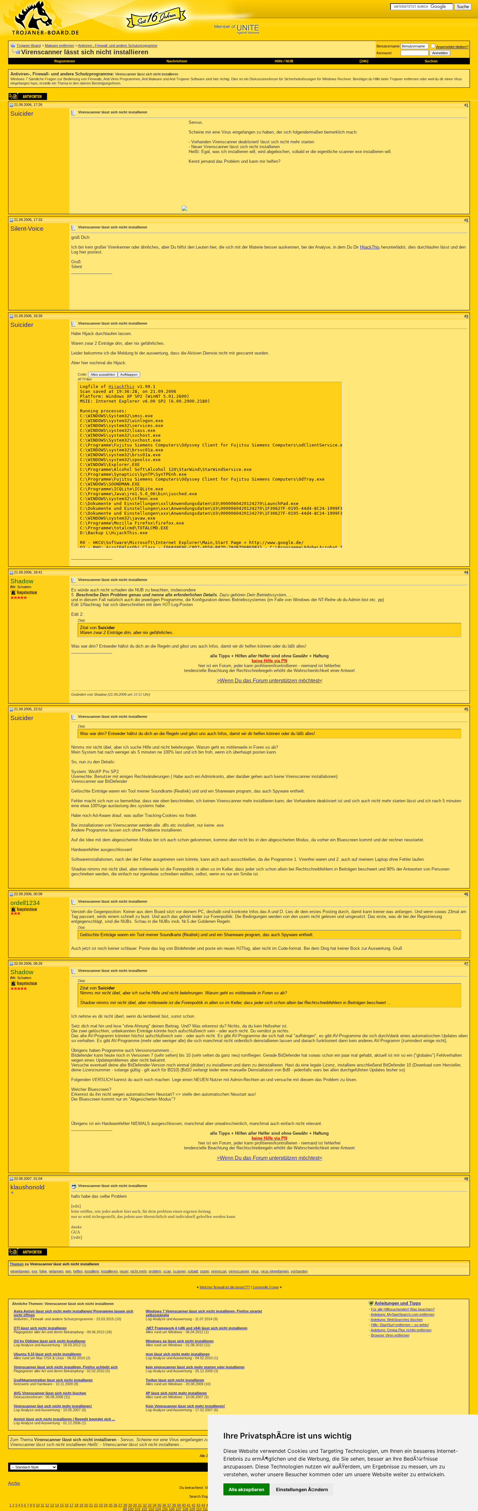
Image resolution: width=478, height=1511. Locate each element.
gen (68, 1271)
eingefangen (20, 1271)
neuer (124, 1271)
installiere (92, 1271)
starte (204, 1271)
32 (145, 1505)
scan (167, 1271)
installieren (109, 1271)
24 (106, 1505)
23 (101, 1505)
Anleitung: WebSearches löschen (397, 1320)
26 (115, 1505)
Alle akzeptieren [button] (246, 1489)
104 (158, 1509)
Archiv (14, 1483)
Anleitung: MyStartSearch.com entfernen (402, 1314)
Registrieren (64, 61)
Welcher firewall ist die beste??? (225, 1287)
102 (144, 1509)
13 (52, 1505)
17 (71, 1505)
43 (198, 1505)
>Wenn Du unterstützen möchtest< (269, 680)
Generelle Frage (266, 1287)
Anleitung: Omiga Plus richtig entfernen (401, 1330)
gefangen (56, 1271)
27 (120, 1505)
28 (125, 1505)
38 (174, 1505)
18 (76, 1505)
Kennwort (384, 53)
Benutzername (388, 46)
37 (169, 1505)
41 (189, 1505)
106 (172, 1509)
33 (150, 1505)
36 (164, 1505)
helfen (78, 1271)
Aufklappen (129, 374)
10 (38, 1505)
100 (131, 1509)
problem (155, 1271)
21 (91, 1505)
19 (81, 1505)
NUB (289, 61)
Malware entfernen (59, 45)
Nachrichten (176, 61)
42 (193, 1505)
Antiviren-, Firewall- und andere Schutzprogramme (117, 45)
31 (140, 1505)
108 (185, 1509)
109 (192, 1509)
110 (199, 1509)
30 (135, 1505)
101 (137, 1509)
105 (165, 1509)
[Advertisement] (125, 165)
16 (67, 1505)
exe (34, 1271)
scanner (179, 1271)
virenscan (219, 1271)
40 (184, 1505)
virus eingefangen (275, 1271)
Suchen (431, 61)
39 (179, 1505)
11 (42, 1505)
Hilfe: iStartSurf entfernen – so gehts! (400, 1325)
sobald (193, 1271)
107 (178, 1509)
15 (62, 1505)
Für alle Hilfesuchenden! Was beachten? (403, 1309)
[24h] (364, 61)
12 (47, 1505)
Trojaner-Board (29, 45)
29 (130, 1505)
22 (96, 1505)
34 (154, 1505)
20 (86, 1505)
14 (57, 1505)
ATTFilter (85, 379)
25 (111, 1505)
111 (205, 1509)
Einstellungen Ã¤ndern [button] (302, 1489)
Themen (17, 1264)
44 (203, 1505)
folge (43, 1271)
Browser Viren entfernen (390, 1335)
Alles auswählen (103, 374)
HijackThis (370, 247)
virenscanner (239, 1271)
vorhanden (299, 1271)
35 (159, 1505)
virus (255, 1271)
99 (125, 1509)
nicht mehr (138, 1271)
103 (151, 1509)
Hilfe (279, 61)
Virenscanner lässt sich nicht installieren (146, 74)
